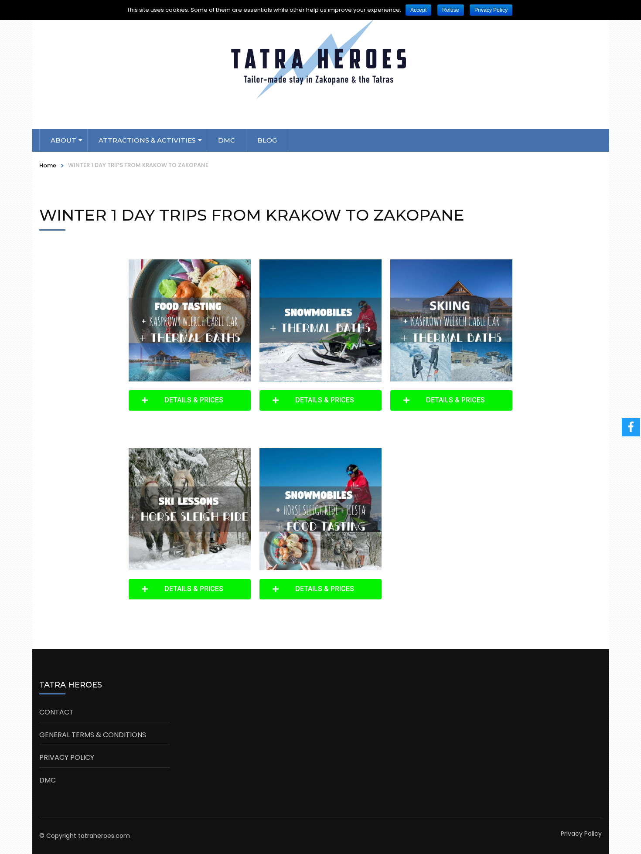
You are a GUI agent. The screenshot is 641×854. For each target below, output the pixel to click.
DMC (226, 140)
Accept (418, 10)
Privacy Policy (581, 833)
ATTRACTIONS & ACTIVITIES (147, 140)
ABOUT (63, 140)
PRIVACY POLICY (66, 757)
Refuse (450, 10)
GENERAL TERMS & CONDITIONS (92, 735)
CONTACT (56, 712)
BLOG (267, 140)
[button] (190, 400)
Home (47, 165)
